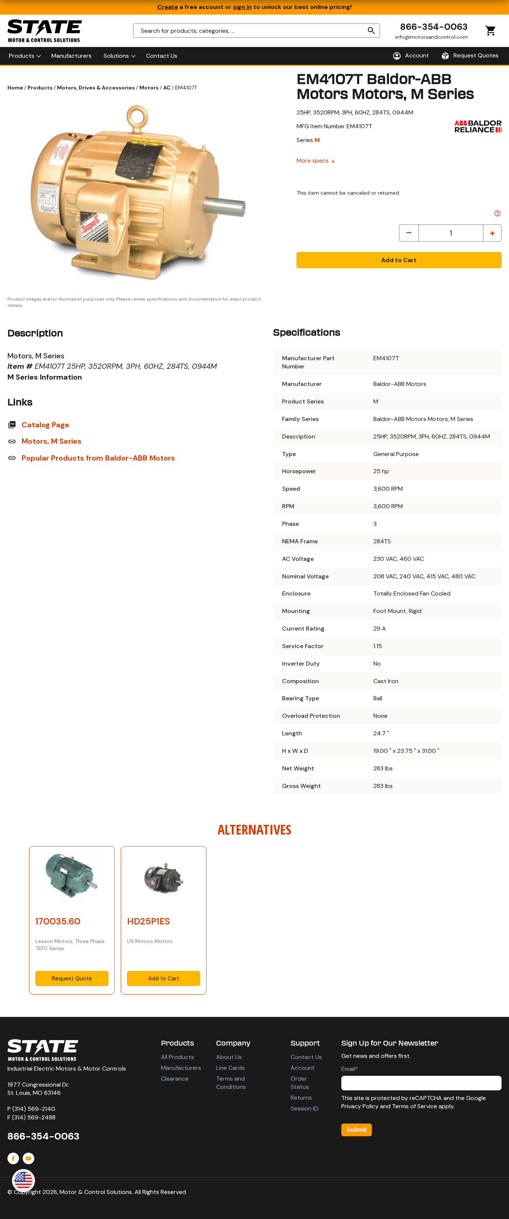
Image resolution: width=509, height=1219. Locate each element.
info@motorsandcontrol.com (431, 37)
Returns (301, 1098)
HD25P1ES (148, 921)
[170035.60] (71, 879)
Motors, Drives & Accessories (96, 87)
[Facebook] (13, 1158)
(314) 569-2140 (33, 1109)
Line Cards (230, 1068)
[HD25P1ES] (163, 879)
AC (167, 87)
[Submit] (371, 31)
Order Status (300, 1083)
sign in (242, 7)
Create (167, 7)
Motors (149, 87)
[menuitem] (24, 56)
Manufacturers (181, 1068)
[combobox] (256, 30)
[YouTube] (28, 1158)
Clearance (175, 1079)
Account (302, 1068)
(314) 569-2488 (34, 1117)
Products (41, 87)
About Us (229, 1057)
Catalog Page (45, 425)
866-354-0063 (434, 26)
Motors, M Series (52, 441)
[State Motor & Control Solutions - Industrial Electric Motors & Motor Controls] (42, 1050)
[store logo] (44, 30)
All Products (177, 1057)
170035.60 (57, 921)
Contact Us (306, 1057)
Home (15, 87)
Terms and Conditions (231, 1083)
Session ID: (305, 1108)
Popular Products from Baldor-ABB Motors (98, 458)
